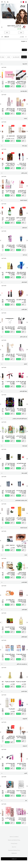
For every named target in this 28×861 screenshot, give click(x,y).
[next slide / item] (27, 14)
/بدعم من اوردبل (14, 853)
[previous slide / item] (1, 14)
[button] (14, 27)
